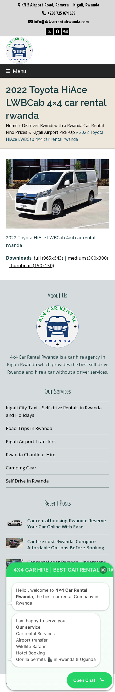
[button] (16, 71)
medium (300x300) (88, 258)
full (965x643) (48, 258)
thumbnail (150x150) (31, 265)
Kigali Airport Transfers (31, 441)
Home (12, 125)
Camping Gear (21, 468)
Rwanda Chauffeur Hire (30, 454)
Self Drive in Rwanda (27, 481)
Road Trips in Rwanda (29, 428)
